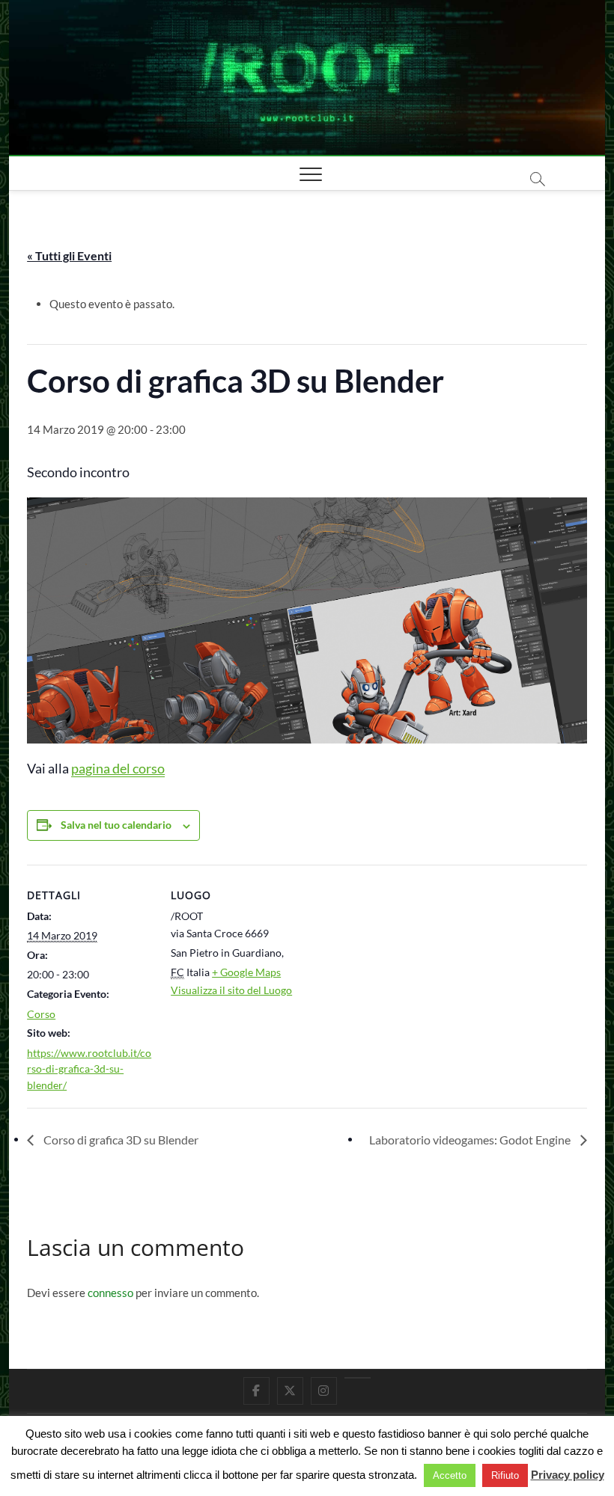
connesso (110, 1292)
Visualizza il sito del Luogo (231, 990)
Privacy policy (567, 1474)
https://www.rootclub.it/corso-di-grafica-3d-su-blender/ (89, 1068)
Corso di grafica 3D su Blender (119, 1139)
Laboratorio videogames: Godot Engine (471, 1139)
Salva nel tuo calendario (116, 824)
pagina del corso (118, 768)
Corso (41, 1014)
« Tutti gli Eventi (69, 255)
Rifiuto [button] (505, 1475)
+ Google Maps (246, 972)
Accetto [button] (449, 1475)
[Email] (357, 1378)
